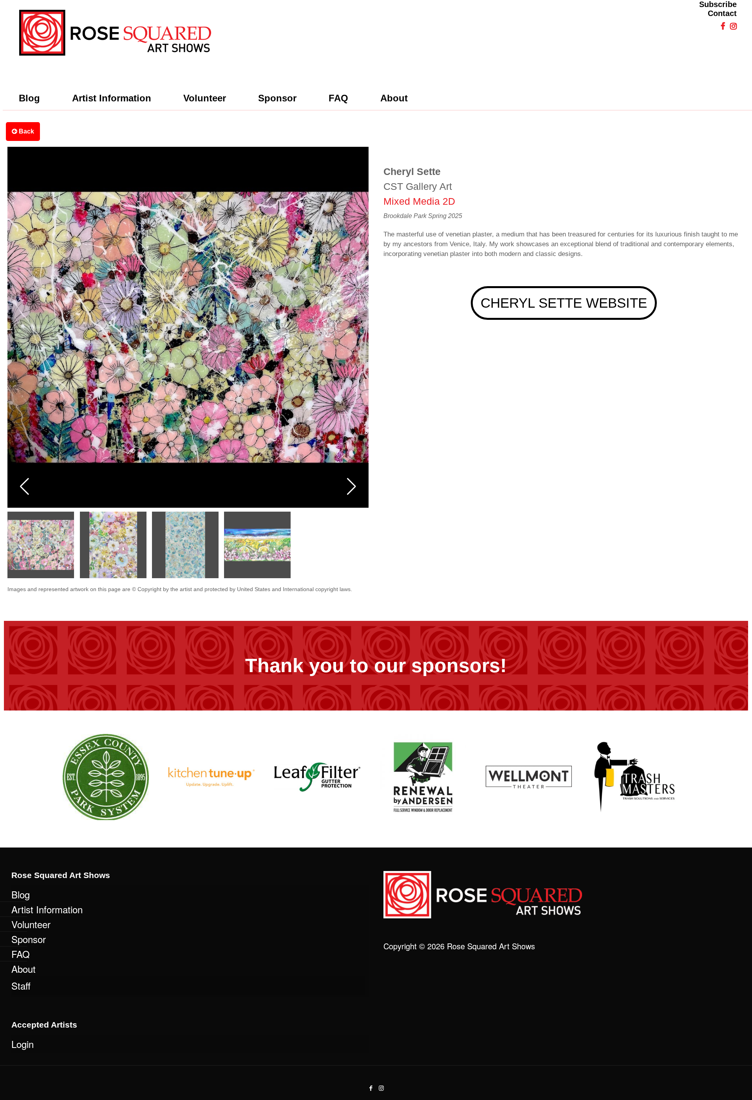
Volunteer (31, 924)
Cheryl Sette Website (564, 302)
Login (22, 1044)
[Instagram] (381, 1088)
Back (25, 131)
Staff (21, 985)
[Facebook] (371, 1088)
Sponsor (28, 939)
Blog (20, 894)
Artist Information (47, 909)
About (23, 969)
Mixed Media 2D (419, 201)
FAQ (20, 954)
